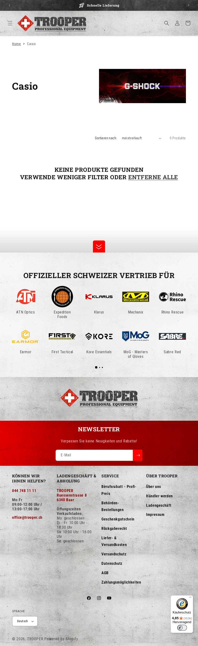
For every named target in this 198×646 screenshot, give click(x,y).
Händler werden (159, 496)
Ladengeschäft (158, 505)
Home (16, 44)
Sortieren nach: (106, 138)
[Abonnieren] (137, 455)
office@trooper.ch (27, 517)
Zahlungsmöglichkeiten (121, 582)
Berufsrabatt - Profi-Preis (118, 490)
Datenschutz (111, 563)
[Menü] (190, 598)
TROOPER (35, 639)
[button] (10, 23)
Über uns (153, 486)
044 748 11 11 (24, 490)
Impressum (155, 514)
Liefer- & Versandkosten (114, 541)
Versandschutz (113, 554)
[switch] (182, 628)
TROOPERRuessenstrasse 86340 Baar (72, 495)
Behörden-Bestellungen (112, 506)
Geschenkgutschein (117, 519)
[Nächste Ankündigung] (188, 5)
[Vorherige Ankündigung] (9, 5)
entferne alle (153, 177)
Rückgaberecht (114, 528)
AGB (105, 573)
